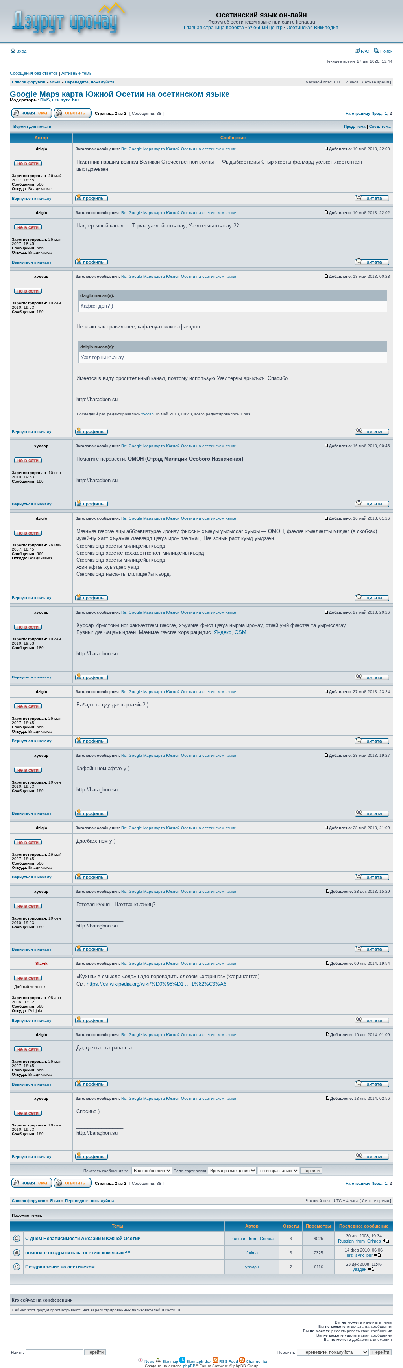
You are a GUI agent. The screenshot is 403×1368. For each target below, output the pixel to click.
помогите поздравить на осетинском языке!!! (78, 1253)
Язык (55, 82)
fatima (252, 1252)
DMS (45, 100)
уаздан (252, 1267)
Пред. (377, 113)
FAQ (365, 51)
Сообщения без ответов (34, 73)
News (148, 1361)
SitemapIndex (198, 1361)
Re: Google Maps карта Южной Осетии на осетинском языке (178, 149)
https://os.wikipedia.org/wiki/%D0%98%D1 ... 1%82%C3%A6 (156, 984)
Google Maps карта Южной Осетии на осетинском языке (119, 94)
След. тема (380, 126)
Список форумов (28, 82)
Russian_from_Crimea (252, 1238)
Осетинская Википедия (312, 27)
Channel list (256, 1361)
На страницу (358, 113)
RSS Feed (228, 1361)
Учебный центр (265, 27)
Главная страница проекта (214, 27)
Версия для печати (32, 126)
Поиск (385, 51)
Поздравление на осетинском (60, 1267)
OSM (240, 632)
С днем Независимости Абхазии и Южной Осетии (82, 1238)
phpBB (189, 1366)
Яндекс (222, 632)
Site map (169, 1361)
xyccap (147, 414)
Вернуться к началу (32, 198)
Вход (20, 51)
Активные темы (76, 73)
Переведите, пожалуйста (90, 82)
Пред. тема (355, 126)
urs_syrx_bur (65, 100)
